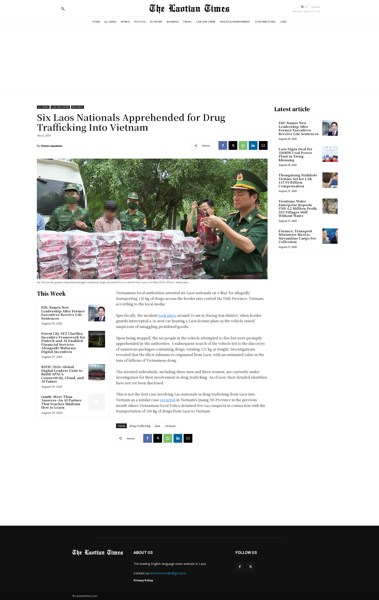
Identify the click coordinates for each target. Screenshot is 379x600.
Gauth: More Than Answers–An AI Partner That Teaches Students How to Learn (61, 402)
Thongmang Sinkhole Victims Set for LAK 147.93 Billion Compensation (298, 180)
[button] (63, 9)
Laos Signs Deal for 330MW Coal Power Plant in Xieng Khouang (295, 154)
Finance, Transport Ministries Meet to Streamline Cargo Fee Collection (297, 236)
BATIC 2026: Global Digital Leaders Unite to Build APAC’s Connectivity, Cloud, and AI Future (62, 373)
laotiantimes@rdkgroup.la (168, 573)
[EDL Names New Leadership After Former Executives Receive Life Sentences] (96, 313)
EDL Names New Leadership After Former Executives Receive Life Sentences (63, 313)
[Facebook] (222, 145)
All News (43, 107)
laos (157, 426)
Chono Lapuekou (51, 145)
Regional (77, 107)
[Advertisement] (189, 59)
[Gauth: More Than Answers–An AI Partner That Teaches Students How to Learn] (96, 402)
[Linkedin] (253, 145)
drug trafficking (139, 426)
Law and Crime (60, 107)
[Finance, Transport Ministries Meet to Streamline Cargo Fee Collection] (330, 236)
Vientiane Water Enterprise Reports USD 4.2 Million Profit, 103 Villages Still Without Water (298, 208)
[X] (233, 145)
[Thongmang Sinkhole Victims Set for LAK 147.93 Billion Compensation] (330, 180)
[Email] (263, 145)
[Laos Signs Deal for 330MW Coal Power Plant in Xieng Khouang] (330, 154)
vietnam (169, 426)
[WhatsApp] (243, 145)
